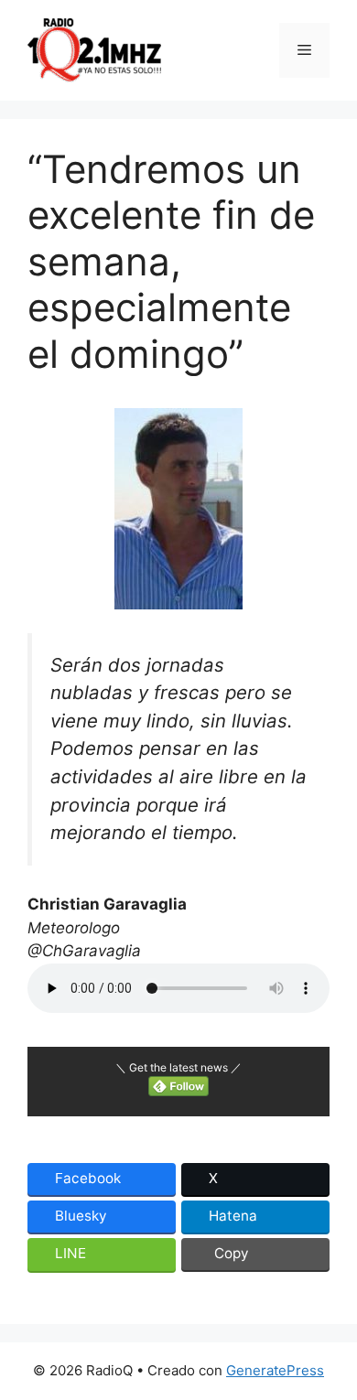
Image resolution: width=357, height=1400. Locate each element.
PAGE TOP (331, 1341)
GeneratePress (275, 1370)
